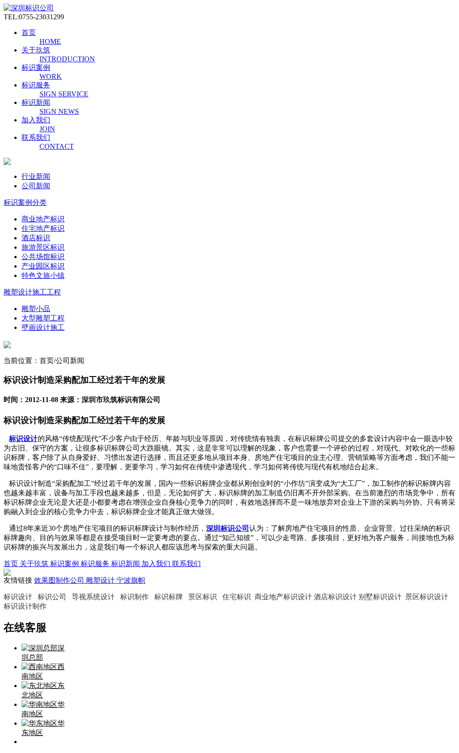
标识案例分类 (25, 202)
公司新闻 (36, 186)
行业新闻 (36, 176)
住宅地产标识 (43, 228)
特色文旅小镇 (43, 275)
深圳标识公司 (227, 528)
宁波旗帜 (131, 580)
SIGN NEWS (59, 111)
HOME (50, 41)
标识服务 (36, 85)
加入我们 (36, 120)
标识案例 (36, 67)
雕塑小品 (36, 308)
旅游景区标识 (43, 247)
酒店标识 (36, 238)
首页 (29, 32)
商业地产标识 (43, 219)
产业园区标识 (43, 266)
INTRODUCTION (67, 59)
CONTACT (56, 146)
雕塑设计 (101, 580)
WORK (50, 76)
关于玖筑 (36, 50)
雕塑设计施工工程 (32, 292)
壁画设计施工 (43, 327)
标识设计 (23, 438)
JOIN (47, 129)
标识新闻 (36, 102)
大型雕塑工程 (43, 318)
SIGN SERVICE (63, 94)
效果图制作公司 (60, 580)
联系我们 (36, 137)
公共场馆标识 (43, 256)
